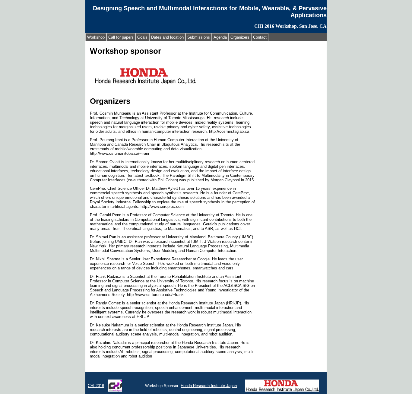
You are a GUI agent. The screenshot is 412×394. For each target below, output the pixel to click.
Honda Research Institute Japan (209, 385)
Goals (142, 37)
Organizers (239, 37)
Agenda (220, 37)
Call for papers (121, 37)
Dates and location (167, 37)
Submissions (198, 37)
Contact (260, 37)
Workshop (96, 37)
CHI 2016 (96, 385)
